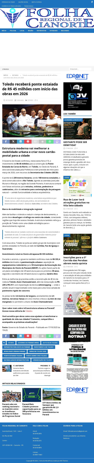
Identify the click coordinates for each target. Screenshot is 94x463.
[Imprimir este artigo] (42, 142)
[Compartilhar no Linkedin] (20, 142)
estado (11, 343)
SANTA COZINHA (36, 2)
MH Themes (64, 461)
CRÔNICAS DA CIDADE (8, 2)
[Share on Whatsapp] (50, 142)
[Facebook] (92, 2)
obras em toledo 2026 (37, 351)
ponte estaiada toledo (13, 356)
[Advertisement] (47, 50)
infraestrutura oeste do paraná (17, 347)
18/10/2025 (9, 100)
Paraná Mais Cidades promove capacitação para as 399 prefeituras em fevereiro (31, 409)
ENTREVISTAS (41, 31)
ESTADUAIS (53, 31)
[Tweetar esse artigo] (13, 142)
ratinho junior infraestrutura (16, 360)
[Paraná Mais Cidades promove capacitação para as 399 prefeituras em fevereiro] (31, 395)
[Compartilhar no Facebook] (6, 142)
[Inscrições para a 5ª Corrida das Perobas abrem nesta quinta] (77, 244)
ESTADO (30, 100)
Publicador (20, 100)
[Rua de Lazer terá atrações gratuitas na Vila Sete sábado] (77, 186)
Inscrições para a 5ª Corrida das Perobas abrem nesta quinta (75, 260)
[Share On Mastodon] (57, 142)
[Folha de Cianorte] (47, 27)
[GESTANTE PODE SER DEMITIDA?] (77, 129)
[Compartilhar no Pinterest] (28, 142)
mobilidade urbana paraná (14, 351)
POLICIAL (13, 31)
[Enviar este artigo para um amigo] (35, 142)
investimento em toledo (43, 347)
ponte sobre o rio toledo (36, 356)
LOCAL (22, 31)
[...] (79, 170)
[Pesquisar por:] (80, 69)
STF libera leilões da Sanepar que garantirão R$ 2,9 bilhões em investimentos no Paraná (52, 408)
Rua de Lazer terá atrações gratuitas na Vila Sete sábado (76, 202)
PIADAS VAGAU (28, 6)
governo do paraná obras (28, 343)
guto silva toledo (50, 343)
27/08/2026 (69, 148)
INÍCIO (4, 31)
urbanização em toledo (42, 360)
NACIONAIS (65, 31)
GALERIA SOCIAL (23, 2)
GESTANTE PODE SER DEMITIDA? (75, 144)
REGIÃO (30, 31)
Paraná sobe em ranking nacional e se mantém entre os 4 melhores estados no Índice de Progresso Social (11, 410)
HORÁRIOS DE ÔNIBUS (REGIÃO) (11, 6)
